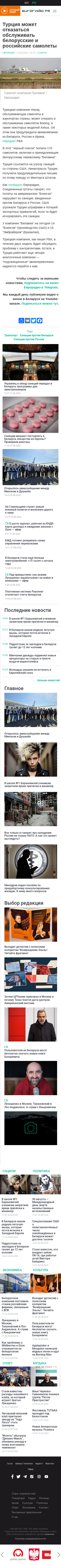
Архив (15, 1503)
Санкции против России (29, 339)
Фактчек (49, 1463)
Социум (42, 53)
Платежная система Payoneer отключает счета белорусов (24, 593)
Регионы (44, 1498)
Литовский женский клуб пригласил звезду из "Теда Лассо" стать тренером (14, 1419)
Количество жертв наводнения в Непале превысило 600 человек (29, 1150)
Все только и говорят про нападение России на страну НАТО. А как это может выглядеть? (30, 835)
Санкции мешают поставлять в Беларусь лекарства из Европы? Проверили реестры (25, 439)
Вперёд (58, 1554)
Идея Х (39, 1463)
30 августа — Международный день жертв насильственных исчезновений (43, 1205)
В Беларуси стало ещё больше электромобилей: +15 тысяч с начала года (29, 560)
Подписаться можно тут (40, 303)
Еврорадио (9, 53)
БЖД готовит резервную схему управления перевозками (25, 542)
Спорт (8, 1363)
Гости (10, 1463)
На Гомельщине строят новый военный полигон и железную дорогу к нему (29, 509)
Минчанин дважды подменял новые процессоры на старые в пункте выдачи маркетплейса (32, 658)
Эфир (30, 1469)
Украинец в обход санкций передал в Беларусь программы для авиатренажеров (28, 386)
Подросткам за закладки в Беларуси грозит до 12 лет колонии (32, 646)
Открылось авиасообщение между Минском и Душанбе (26, 490)
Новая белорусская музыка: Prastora (44, 1428)
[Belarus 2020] (37, 1555)
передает (9, 141)
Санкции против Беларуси (36, 335)
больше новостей (48, 680)
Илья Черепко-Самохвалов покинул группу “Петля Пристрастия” (45, 1396)
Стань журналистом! (24, 1493)
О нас (15, 1516)
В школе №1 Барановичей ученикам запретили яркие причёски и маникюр (33, 620)
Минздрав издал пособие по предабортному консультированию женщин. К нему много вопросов (27, 888)
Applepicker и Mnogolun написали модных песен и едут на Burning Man (45, 1350)
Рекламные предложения (27, 1512)
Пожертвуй (18, 1498)
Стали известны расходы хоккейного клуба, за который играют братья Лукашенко (15, 1397)
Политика (41, 1171)
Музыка (39, 1363)
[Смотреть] (6, 523)
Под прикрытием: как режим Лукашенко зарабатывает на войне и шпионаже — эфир (29, 577)
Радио (31, 1498)
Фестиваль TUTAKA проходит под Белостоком (44, 1413)
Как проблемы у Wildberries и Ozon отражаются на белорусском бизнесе (13, 1348)
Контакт (43, 1507)
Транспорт (11, 335)
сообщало (15, 185)
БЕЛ (27, 2)
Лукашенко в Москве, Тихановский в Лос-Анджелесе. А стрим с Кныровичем (30, 1105)
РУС (34, 2)
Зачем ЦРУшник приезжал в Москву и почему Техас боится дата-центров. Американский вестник (29, 1000)
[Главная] (35, 11)
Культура (40, 1270)
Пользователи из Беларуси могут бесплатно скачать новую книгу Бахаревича (25, 1053)
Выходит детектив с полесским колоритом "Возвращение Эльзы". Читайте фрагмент (26, 950)
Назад (2, 1554)
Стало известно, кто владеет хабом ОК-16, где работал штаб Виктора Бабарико (45, 1255)
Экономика (12, 1270)
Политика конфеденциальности (30, 1539)
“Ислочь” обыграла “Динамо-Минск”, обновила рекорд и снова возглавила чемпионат (14, 1441)
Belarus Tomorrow (24, 1463)
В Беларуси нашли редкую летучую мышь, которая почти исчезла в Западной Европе (32, 632)
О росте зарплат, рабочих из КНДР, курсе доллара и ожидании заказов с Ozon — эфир (29, 526)
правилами (49, 1534)
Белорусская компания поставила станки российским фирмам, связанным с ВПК (15, 1304)
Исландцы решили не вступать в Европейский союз (30, 671)
